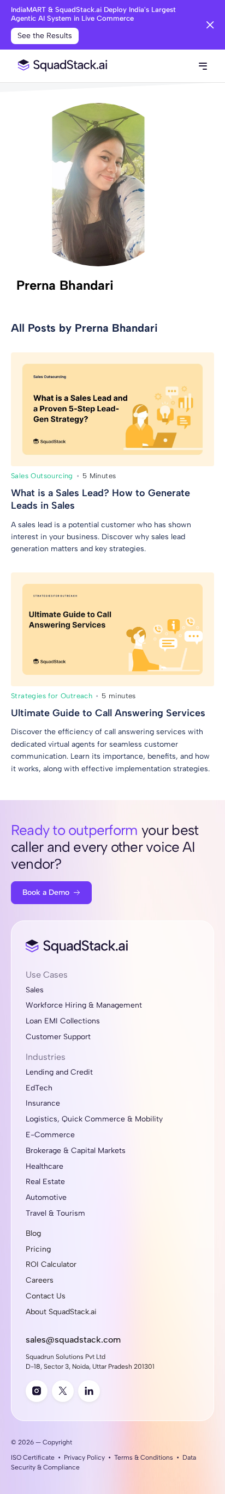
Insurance (43, 1103)
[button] (202, 65)
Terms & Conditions (143, 1457)
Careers (40, 1280)
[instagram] (37, 1391)
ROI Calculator (51, 1264)
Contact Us (46, 1296)
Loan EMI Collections (63, 1021)
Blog (33, 1233)
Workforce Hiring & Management (84, 1005)
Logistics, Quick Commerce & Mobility (94, 1119)
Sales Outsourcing (42, 476)
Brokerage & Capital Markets (76, 1151)
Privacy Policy (84, 1457)
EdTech (39, 1088)
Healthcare (44, 1166)
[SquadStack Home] (60, 65)
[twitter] (63, 1391)
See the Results (44, 35)
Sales (35, 990)
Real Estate (45, 1182)
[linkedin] (89, 1391)
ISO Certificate (33, 1457)
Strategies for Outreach (51, 696)
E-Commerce (50, 1135)
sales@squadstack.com (73, 1339)
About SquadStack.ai (61, 1312)
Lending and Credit (59, 1072)
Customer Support (58, 1037)
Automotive (46, 1197)
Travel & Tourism (55, 1213)
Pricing (38, 1249)
